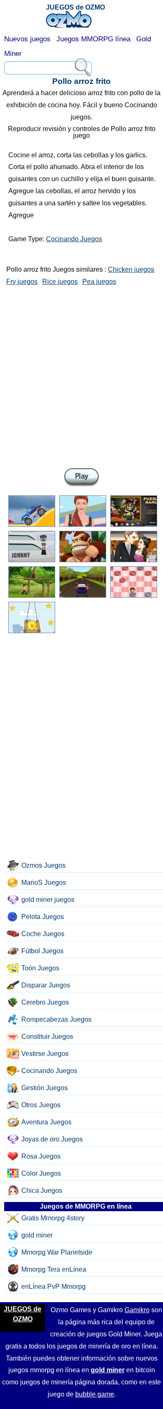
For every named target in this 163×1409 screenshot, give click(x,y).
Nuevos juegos (27, 39)
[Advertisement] (81, 375)
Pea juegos (99, 281)
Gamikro (137, 1309)
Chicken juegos (131, 269)
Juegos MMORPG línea (93, 39)
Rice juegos (60, 281)
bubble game (94, 1394)
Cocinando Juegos (74, 238)
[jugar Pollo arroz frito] (81, 477)
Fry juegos (22, 281)
